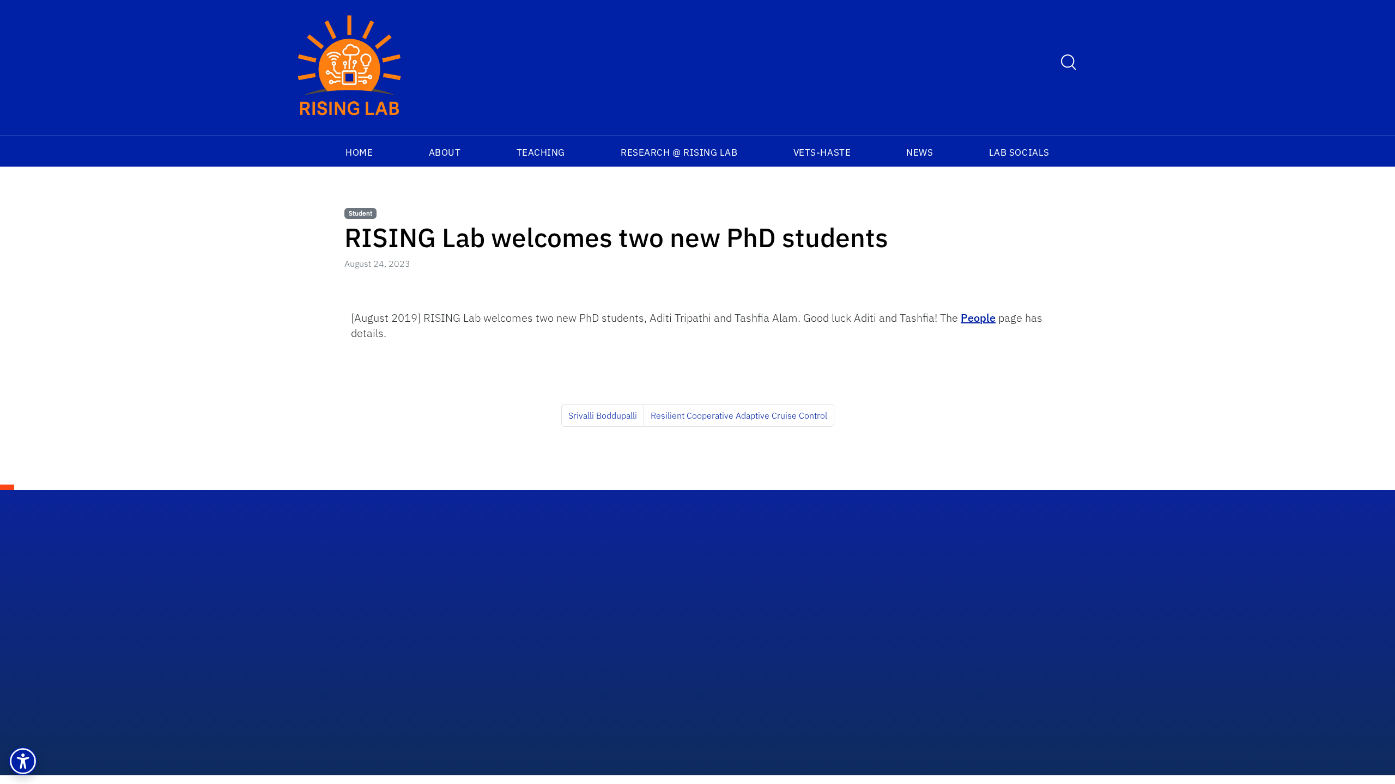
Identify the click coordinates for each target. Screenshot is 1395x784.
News (919, 152)
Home (359, 152)
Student (360, 213)
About (445, 152)
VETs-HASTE (822, 152)
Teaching (541, 152)
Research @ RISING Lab (679, 152)
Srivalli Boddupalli (602, 415)
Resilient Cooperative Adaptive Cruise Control (739, 415)
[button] (23, 761)
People (978, 317)
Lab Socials (1019, 152)
